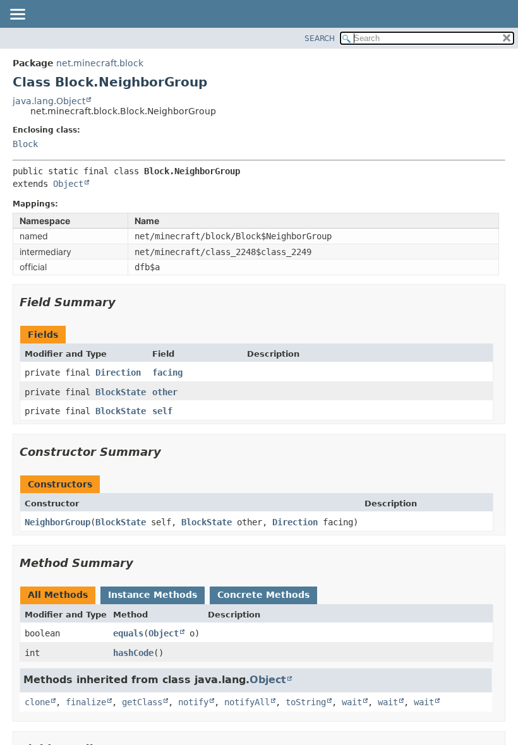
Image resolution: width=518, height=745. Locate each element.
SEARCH (319, 38)
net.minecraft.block (99, 63)
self (162, 411)
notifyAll (247, 702)
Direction (118, 372)
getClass (142, 702)
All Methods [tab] (58, 595)
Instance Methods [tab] (152, 595)
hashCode (133, 653)
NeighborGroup (57, 522)
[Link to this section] (124, 302)
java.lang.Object (49, 101)
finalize (86, 702)
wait (352, 702)
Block (25, 144)
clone (37, 702)
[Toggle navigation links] (17, 15)
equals (128, 633)
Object (68, 184)
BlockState (120, 392)
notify (193, 702)
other (165, 392)
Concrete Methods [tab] (263, 595)
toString (306, 702)
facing (167, 372)
